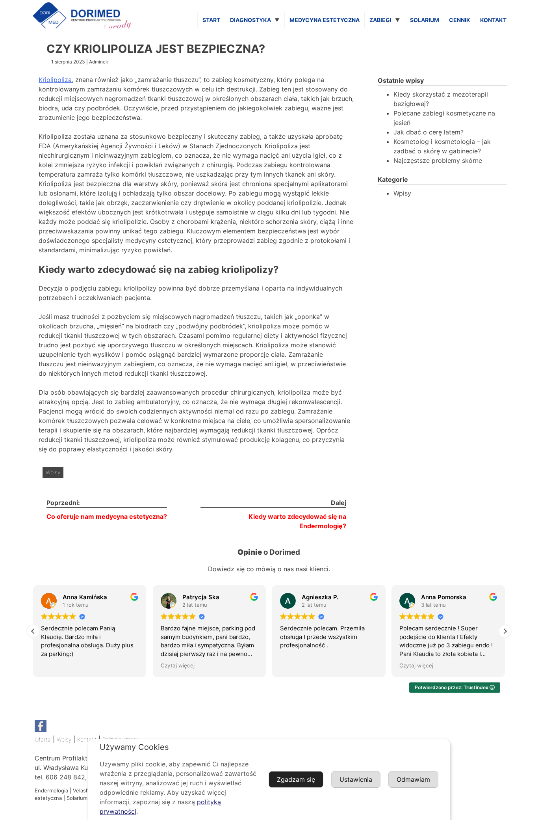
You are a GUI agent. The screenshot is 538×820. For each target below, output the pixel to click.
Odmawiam (413, 779)
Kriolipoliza (55, 80)
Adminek (98, 62)
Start (211, 20)
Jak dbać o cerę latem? (428, 132)
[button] (505, 631)
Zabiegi (380, 20)
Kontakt (493, 20)
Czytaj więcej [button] (178, 665)
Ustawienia (355, 779)
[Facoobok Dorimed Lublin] (40, 730)
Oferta (43, 739)
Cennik (459, 20)
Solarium (424, 20)
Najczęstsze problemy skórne (437, 160)
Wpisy (53, 472)
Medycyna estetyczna (324, 20)
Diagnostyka (250, 20)
